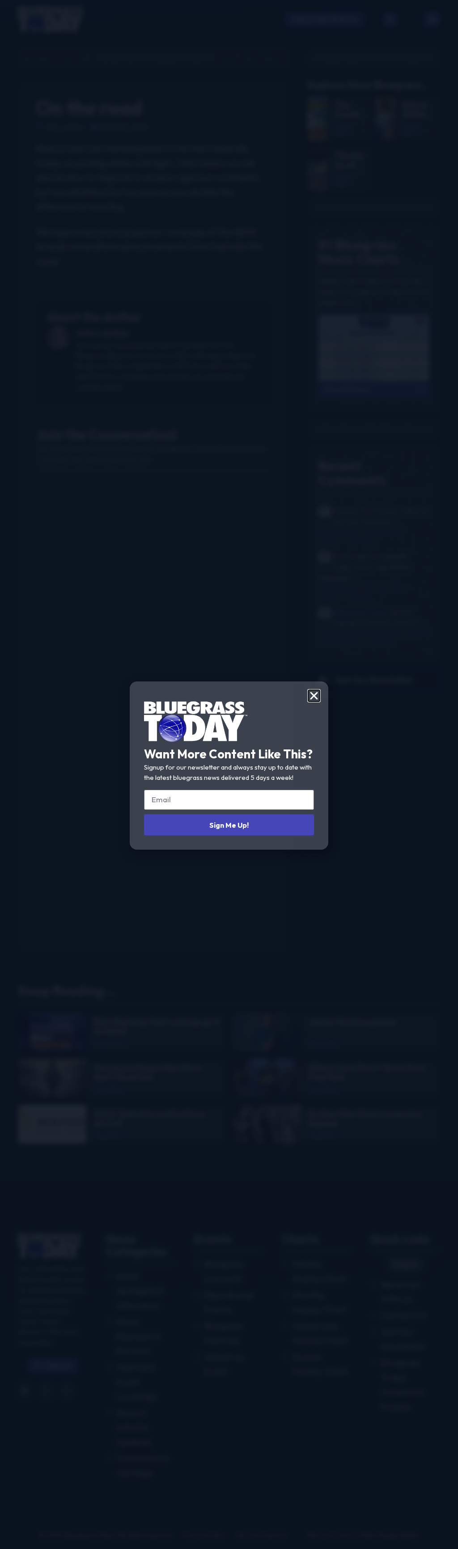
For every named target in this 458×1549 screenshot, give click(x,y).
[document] (229, 774)
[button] (314, 695)
